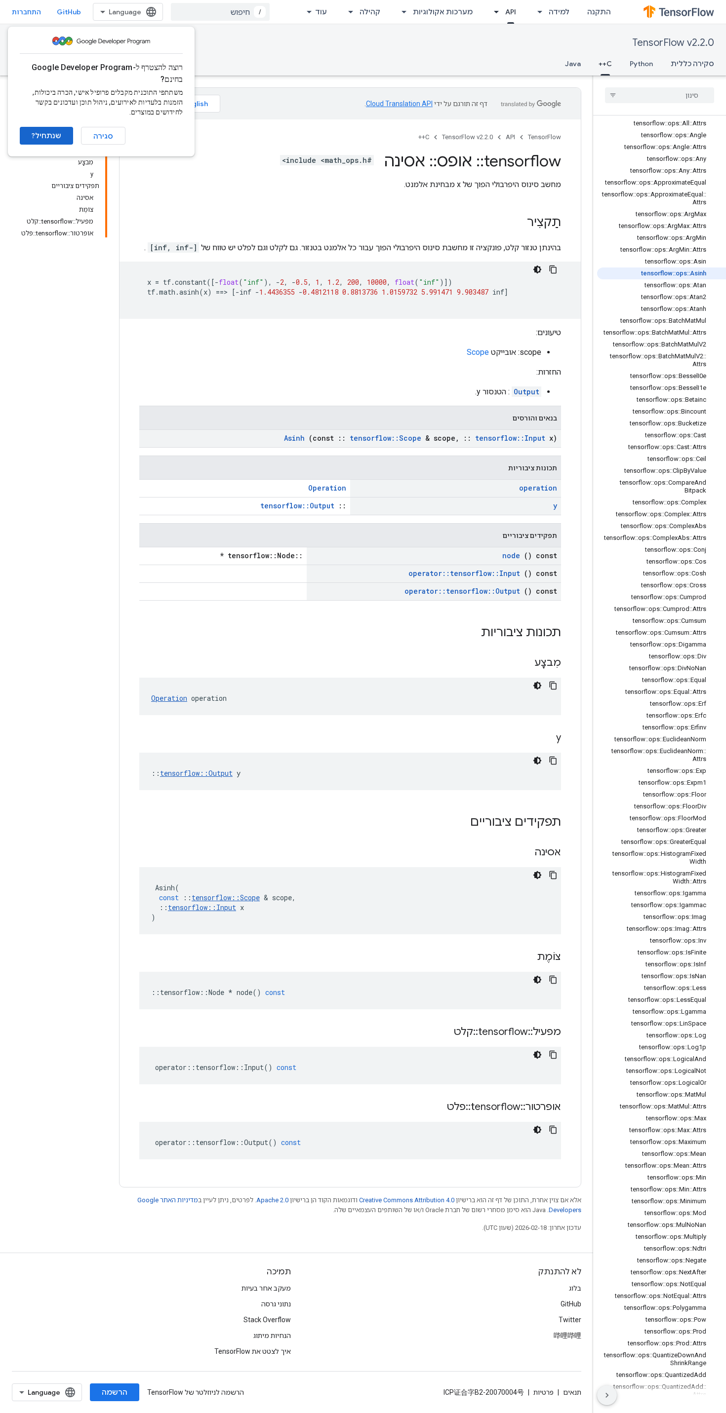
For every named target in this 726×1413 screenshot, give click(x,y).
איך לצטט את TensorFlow (252, 1351)
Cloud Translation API (399, 104)
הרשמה (114, 1392)
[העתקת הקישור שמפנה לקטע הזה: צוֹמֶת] (524, 957)
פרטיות (543, 1392)
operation (538, 488)
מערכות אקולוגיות (443, 11)
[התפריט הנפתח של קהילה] (348, 12)
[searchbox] (659, 95)
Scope (478, 352)
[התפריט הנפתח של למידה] (537, 12)
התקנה (599, 11)
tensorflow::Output (297, 505)
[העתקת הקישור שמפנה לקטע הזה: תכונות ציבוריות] (468, 633)
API (510, 11)
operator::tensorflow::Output (462, 591)
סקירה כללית (692, 63)
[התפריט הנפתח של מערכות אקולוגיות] (401, 12)
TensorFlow (544, 137)
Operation (327, 488)
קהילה (370, 11)
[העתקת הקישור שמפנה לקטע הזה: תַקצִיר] (517, 223)
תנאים (572, 1392)
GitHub (69, 11)
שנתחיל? (46, 135)
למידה (559, 11)
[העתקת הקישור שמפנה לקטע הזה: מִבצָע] (522, 663)
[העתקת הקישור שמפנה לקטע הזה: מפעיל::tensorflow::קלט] (441, 1032)
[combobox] (220, 12)
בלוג (575, 1288)
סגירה (103, 136)
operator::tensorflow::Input (464, 573)
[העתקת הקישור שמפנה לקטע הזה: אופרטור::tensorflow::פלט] (434, 1107)
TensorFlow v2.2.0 (673, 43)
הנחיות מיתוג (272, 1335)
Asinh (294, 438)
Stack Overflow (267, 1320)
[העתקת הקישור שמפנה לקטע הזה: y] (544, 738)
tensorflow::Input (510, 438)
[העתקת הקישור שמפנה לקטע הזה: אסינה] (522, 853)
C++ (605, 63)
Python (641, 63)
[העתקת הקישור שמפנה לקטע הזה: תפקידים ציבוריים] (457, 823)
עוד (321, 11)
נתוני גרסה (276, 1304)
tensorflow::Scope (385, 438)
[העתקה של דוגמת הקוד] (553, 269)
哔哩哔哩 (567, 1335)
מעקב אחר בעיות (266, 1288)
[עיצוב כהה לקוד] (537, 269)
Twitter (570, 1320)
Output (526, 391)
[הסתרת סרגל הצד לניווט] (607, 1395)
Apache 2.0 (272, 1200)
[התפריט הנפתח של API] (493, 12)
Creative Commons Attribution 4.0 (406, 1200)
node (511, 555)
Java (573, 63)
